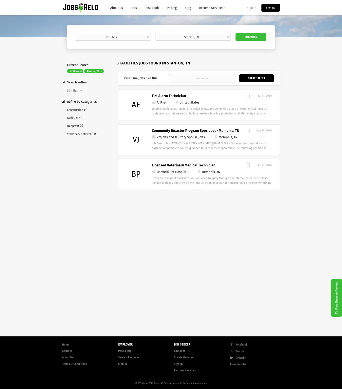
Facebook (241, 344)
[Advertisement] (199, 221)
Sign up (270, 7)
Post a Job (124, 351)
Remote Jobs (238, 364)
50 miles (73, 90)
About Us (67, 357)
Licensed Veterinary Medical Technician (183, 165)
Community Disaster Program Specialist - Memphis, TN (195, 130)
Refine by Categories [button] (81, 102)
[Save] (248, 96)
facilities (74, 71)
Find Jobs (251, 37)
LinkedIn (241, 358)
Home (65, 344)
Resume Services (185, 370)
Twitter (240, 351)
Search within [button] (76, 82)
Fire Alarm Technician (169, 96)
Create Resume (184, 357)
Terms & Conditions (74, 364)
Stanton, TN (92, 71)
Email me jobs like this (141, 78)
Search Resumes (129, 357)
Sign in (251, 8)
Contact (67, 351)
